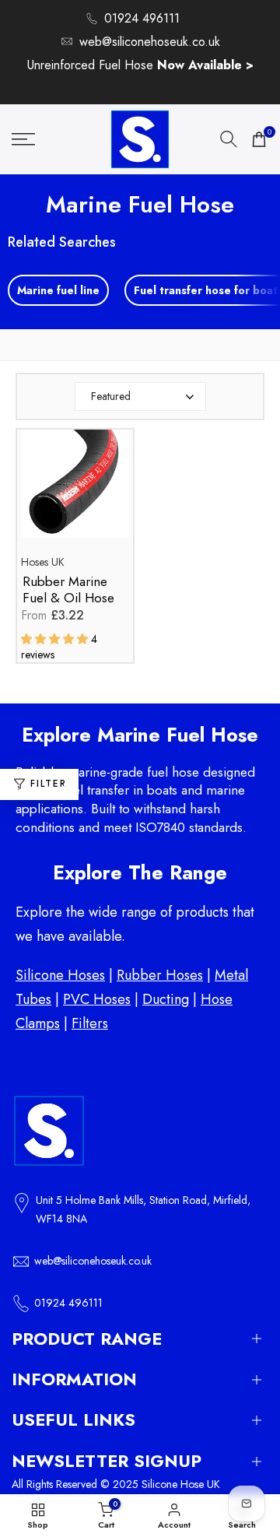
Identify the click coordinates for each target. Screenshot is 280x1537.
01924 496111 (142, 18)
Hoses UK (43, 562)
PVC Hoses (97, 999)
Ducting (165, 999)
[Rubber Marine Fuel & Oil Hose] (75, 491)
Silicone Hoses (60, 975)
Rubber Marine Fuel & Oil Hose (68, 590)
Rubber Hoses (160, 975)
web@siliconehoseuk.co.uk (149, 42)
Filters (90, 1023)
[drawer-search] (228, 139)
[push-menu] (23, 139)
